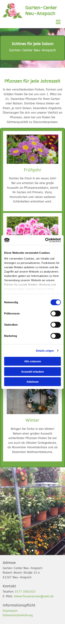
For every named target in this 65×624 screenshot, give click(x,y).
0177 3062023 (25, 591)
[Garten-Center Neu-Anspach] (13, 11)
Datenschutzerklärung (18, 615)
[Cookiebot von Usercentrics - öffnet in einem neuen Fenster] (46, 240)
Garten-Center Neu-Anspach (41, 10)
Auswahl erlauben (32, 371)
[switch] (56, 313)
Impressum (10, 610)
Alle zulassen (32, 361)
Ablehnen (33, 381)
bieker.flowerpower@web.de (34, 596)
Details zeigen (45, 350)
